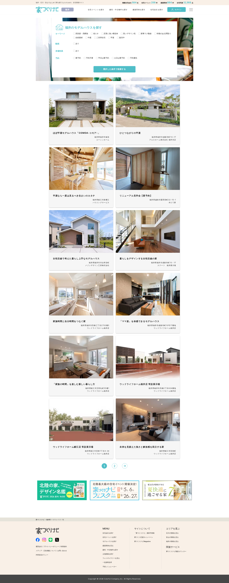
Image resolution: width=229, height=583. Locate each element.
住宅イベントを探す (96, 10)
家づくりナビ (40, 519)
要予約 (78, 58)
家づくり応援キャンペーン (143, 537)
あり (77, 43)
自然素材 (79, 37)
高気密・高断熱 (81, 33)
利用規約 (64, 546)
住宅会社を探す (156, 10)
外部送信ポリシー (42, 555)
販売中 (122, 37)
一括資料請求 (107, 562)
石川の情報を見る (172, 533)
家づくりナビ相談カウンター (176, 551)
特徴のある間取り (164, 33)
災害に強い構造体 (111, 33)
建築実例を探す (139, 10)
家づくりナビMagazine (142, 541)
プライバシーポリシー (51, 546)
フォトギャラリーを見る (111, 558)
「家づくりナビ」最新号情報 (144, 533)
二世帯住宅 (100, 37)
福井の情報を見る (172, 541)
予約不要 (89, 58)
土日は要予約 (119, 58)
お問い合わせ (62, 551)
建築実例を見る (108, 546)
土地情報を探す (108, 554)
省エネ (96, 33)
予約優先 (133, 58)
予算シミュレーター (110, 567)
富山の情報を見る (172, 537)
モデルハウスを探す (110, 541)
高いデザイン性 (129, 33)
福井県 (48, 519)
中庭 (89, 37)
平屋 (112, 37)
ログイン (178, 9)
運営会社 (39, 546)
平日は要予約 (103, 58)
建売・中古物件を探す (118, 10)
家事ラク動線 (146, 33)
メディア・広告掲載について (46, 551)
